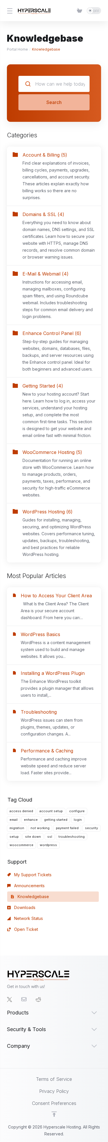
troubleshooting (71, 837)
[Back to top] (54, 1114)
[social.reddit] (38, 999)
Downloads (24, 907)
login (78, 820)
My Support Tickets (32, 874)
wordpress (48, 845)
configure (77, 811)
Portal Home (17, 49)
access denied (21, 811)
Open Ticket (25, 929)
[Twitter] (9, 999)
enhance (31, 820)
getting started (55, 820)
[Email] (24, 999)
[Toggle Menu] (9, 11)
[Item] (79, 10)
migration (17, 828)
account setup (51, 811)
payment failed (67, 828)
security (91, 828)
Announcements (29, 885)
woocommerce (21, 845)
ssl (49, 837)
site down (33, 837)
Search (54, 102)
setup (14, 837)
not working (40, 828)
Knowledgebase (32, 896)
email (14, 820)
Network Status (28, 918)
